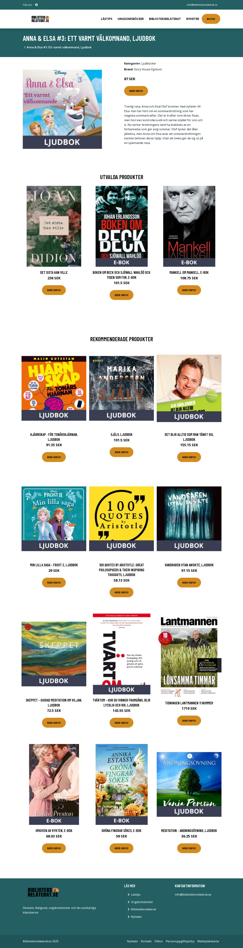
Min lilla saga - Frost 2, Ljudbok (54, 565)
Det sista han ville (54, 272)
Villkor (158, 941)
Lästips (106, 19)
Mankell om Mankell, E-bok (189, 272)
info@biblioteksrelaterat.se (202, 4)
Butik (211, 19)
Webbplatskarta (208, 941)
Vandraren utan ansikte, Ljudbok (189, 565)
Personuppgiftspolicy (180, 941)
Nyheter (192, 19)
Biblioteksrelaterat (165, 19)
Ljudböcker (148, 63)
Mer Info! (136, 91)
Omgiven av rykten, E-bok (54, 830)
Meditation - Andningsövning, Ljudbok (189, 830)
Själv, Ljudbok (122, 434)
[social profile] (36, 4)
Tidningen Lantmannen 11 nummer (189, 703)
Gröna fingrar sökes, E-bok (121, 830)
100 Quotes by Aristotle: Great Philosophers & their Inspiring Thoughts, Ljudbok (121, 570)
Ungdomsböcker (131, 19)
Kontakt (146, 941)
